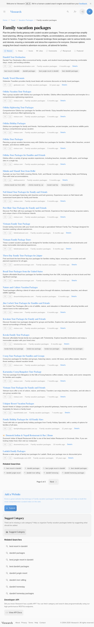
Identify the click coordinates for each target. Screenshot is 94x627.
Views (20, 51)
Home (5, 20)
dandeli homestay (52, 473)
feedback (83, 4)
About (17, 623)
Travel (13, 20)
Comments (53, 51)
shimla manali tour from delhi (14, 185)
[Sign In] (82, 12)
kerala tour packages (52, 349)
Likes (41, 51)
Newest (9, 51)
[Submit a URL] (90, 12)
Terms (30, 623)
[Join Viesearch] (75, 12)
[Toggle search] (68, 12)
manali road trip (52, 185)
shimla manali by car (36, 185)
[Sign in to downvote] (10, 66)
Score (31, 51)
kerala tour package (34, 349)
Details (75, 66)
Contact (43, 623)
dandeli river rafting (33, 473)
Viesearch (15, 11)
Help (36, 623)
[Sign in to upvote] (5, 66)
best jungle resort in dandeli (49, 71)
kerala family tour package (13, 349)
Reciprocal (67, 51)
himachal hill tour (68, 185)
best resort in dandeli (11, 71)
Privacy (24, 623)
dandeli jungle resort (13, 473)
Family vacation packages (47, 66)
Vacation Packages (26, 20)
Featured (80, 51)
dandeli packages (29, 71)
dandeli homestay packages (74, 473)
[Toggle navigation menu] (4, 12)
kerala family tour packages (73, 349)
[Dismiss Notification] (91, 4)
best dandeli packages (70, 71)
